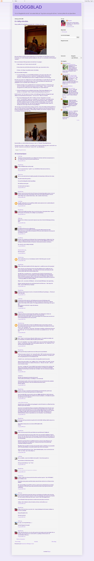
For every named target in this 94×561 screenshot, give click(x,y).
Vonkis (19, 156)
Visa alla (78, 120)
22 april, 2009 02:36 (21, 426)
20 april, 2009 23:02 (21, 222)
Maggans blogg (65, 110)
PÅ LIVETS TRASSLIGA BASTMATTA (67, 86)
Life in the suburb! (66, 74)
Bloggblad (20, 164)
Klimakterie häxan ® (66, 63)
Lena (19, 226)
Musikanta (20, 257)
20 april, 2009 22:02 (21, 205)
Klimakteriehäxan (21, 250)
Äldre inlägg (54, 541)
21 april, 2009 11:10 (21, 286)
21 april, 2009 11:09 (21, 260)
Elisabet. (19, 174)
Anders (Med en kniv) (22, 402)
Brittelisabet (20, 323)
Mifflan (19, 218)
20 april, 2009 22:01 (21, 197)
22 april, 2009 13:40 (21, 489)
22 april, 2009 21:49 (21, 503)
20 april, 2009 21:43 (21, 170)
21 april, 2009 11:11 (21, 294)
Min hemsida (64, 32)
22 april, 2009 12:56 (21, 464)
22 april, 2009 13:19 (21, 472)
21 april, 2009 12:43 (21, 308)
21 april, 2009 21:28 (21, 385)
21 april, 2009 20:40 (21, 346)
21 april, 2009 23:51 (21, 414)
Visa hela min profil (70, 26)
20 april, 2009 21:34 (21, 160)
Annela (19, 201)
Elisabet (64, 99)
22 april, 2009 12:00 (21, 452)
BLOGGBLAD (28, 7)
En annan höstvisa (72, 64)
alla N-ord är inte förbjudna (72, 89)
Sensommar (71, 111)
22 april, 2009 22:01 (21, 517)
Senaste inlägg (17, 541)
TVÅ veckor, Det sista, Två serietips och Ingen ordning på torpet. (73, 76)
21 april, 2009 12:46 (21, 319)
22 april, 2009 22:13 (21, 536)
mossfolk (19, 237)
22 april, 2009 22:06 (21, 526)
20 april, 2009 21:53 (21, 187)
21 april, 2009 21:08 (21, 371)
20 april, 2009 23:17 (21, 233)
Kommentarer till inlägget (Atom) (27, 543)
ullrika (19, 493)
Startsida (36, 541)
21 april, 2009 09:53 (21, 253)
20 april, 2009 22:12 (21, 214)
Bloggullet (20, 418)
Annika (19, 298)
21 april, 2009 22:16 (21, 398)
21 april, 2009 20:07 (21, 332)
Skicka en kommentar (21, 539)
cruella (19, 336)
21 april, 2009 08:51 (21, 246)
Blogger (49, 551)
